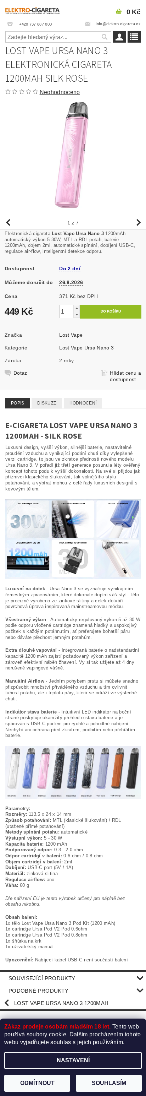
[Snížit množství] (76, 314)
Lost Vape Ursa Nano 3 (86, 348)
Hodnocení (83, 403)
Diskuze (46, 403)
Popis (17, 403)
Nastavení (73, 1060)
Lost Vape (71, 335)
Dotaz (20, 373)
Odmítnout (37, 1083)
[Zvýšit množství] (76, 308)
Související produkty (42, 978)
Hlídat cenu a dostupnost (125, 376)
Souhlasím (109, 1083)
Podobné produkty (38, 991)
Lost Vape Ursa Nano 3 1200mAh (61, 1003)
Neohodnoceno (60, 92)
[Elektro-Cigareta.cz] (36, 9)
